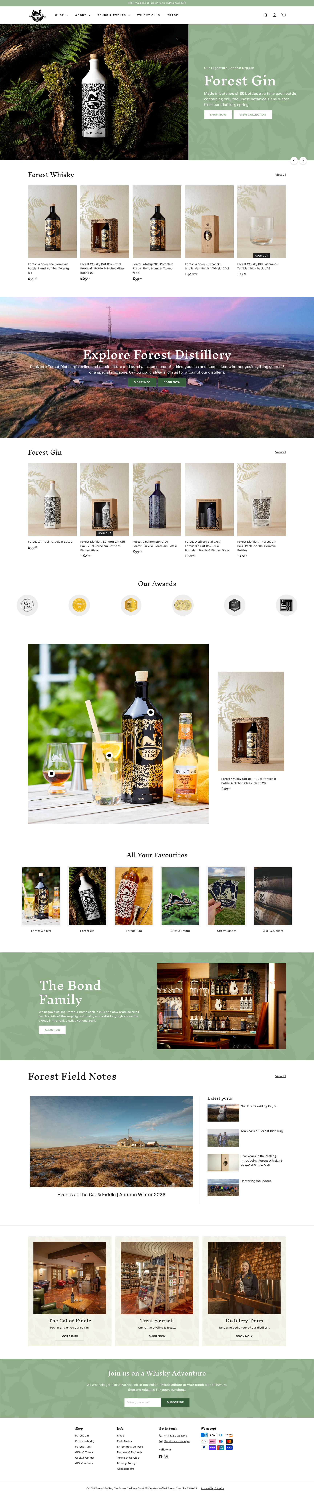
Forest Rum (82, 1446)
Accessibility (125, 1468)
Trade (173, 15)
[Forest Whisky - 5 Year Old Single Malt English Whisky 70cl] (209, 232)
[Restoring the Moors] (223, 1187)
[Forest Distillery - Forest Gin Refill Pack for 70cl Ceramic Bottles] (261, 512)
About (81, 15)
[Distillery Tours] (244, 1278)
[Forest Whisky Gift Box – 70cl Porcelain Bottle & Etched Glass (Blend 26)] (104, 234)
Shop (60, 15)
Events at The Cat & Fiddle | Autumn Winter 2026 (111, 1194)
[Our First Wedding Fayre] (223, 1113)
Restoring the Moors (256, 1181)
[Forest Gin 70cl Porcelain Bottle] (52, 508)
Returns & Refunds (129, 1452)
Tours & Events (112, 15)
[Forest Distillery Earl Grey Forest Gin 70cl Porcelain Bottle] (157, 510)
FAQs (120, 1435)
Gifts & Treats (84, 1452)
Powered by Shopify (212, 1488)
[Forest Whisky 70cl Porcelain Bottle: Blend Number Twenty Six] (52, 234)
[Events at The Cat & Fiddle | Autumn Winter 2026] (111, 1141)
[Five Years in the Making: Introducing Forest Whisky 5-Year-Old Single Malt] (223, 1162)
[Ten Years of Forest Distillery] (223, 1137)
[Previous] (294, 160)
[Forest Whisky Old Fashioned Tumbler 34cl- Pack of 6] (261, 232)
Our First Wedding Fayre (259, 1106)
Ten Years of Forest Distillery (262, 1131)
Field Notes (124, 1441)
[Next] (303, 160)
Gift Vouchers (84, 1463)
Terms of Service (128, 1457)
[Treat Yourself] (157, 1278)
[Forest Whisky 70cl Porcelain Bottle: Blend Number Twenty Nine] (157, 234)
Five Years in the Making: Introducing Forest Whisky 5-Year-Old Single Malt (262, 1160)
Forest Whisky (84, 1441)
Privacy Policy (126, 1463)
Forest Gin (82, 1435)
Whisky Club (148, 15)
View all (280, 174)
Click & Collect (84, 1457)
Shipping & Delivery (130, 1446)
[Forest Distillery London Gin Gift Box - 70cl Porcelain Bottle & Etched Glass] (104, 512)
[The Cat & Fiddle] (69, 1278)
